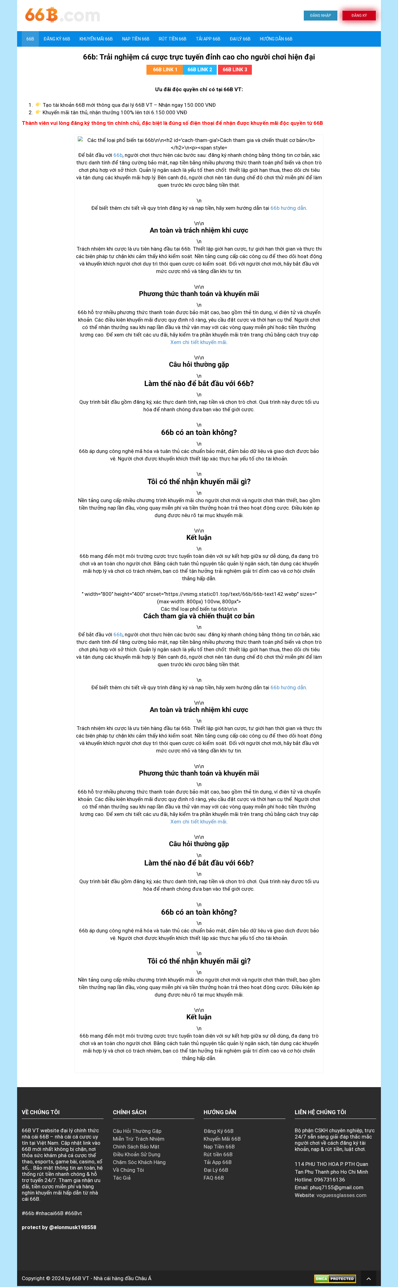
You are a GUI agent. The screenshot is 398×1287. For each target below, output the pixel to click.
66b (118, 155)
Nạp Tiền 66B (219, 1146)
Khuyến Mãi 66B (96, 38)
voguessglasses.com (342, 1195)
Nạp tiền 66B (136, 38)
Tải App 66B (208, 38)
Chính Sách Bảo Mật (136, 1146)
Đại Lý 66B (240, 38)
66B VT (80, 1278)
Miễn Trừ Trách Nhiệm (138, 1139)
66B (30, 38)
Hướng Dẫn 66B (276, 38)
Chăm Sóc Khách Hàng (139, 1162)
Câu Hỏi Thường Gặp (137, 1131)
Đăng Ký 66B (57, 38)
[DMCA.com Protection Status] (335, 1278)
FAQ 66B (214, 1178)
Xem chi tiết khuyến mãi (198, 342)
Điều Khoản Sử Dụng (136, 1154)
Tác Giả (122, 1178)
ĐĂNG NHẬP (320, 15)
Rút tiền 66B (173, 38)
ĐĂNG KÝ (359, 15)
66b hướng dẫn (288, 208)
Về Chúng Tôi (128, 1170)
